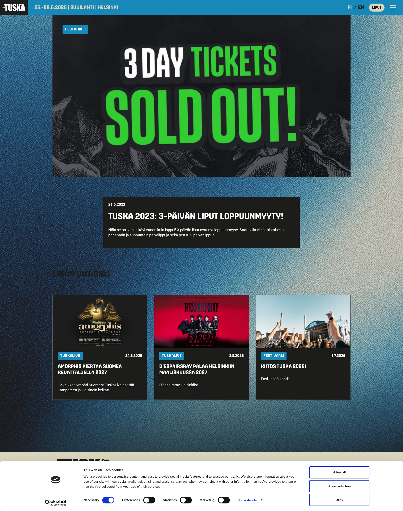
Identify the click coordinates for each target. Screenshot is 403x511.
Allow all (339, 472)
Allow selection (339, 486)
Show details (247, 500)
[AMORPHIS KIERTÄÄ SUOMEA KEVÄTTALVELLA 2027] (99, 347)
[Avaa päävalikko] (393, 7)
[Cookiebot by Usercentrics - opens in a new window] (55, 503)
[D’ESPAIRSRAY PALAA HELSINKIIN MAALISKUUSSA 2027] (201, 347)
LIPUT (377, 7)
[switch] (149, 500)
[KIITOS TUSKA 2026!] (303, 347)
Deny (339, 500)
